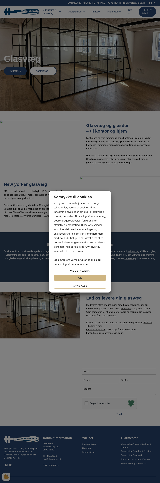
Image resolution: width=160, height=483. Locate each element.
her (86, 264)
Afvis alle (80, 285)
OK (80, 277)
